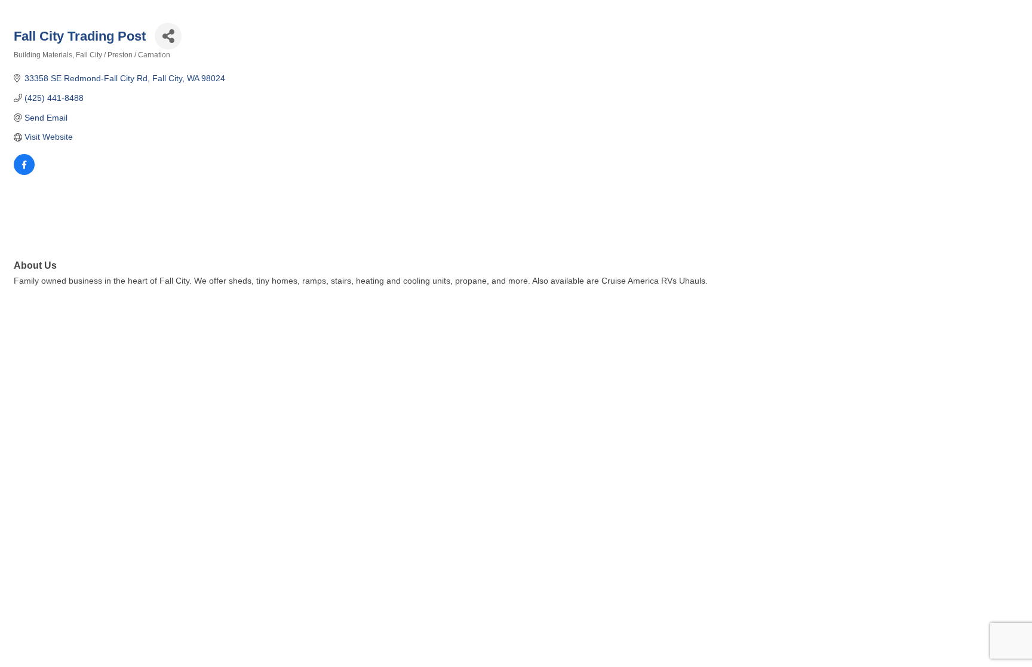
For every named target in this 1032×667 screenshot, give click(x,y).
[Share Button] (168, 36)
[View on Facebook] (24, 172)
